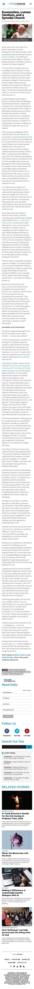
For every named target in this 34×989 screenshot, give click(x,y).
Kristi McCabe (7, 657)
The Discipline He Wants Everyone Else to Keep (16, 779)
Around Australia (8, 811)
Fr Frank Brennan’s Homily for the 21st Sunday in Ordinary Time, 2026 (15, 816)
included (10, 101)
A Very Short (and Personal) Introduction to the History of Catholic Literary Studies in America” (16, 368)
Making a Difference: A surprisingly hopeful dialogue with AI (16, 768)
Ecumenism (6, 672)
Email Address (7, 692)
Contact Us (21, 962)
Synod (28, 672)
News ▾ (7, 959)
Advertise (26, 959)
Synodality (19, 674)
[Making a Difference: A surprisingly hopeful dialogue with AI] (17, 877)
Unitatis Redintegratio (19, 137)
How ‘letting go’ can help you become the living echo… (16, 773)
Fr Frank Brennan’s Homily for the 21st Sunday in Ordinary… (17, 757)
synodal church (8, 674)
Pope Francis (20, 672)
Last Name (6, 704)
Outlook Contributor (9, 680)
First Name (6, 698)
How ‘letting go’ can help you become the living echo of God (16, 932)
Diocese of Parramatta (9, 927)
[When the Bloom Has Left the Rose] (17, 839)
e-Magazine (15, 959)
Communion (12, 670)
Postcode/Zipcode (8, 710)
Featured (5, 851)
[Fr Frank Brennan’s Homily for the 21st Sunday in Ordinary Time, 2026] (17, 800)
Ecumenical (21, 670)
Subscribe (11, 962)
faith (13, 672)
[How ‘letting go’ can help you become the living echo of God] (17, 916)
